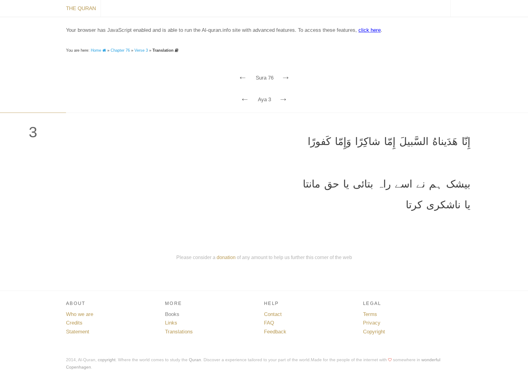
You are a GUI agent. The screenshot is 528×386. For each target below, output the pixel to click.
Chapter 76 (120, 50)
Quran (195, 359)
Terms (370, 314)
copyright (107, 359)
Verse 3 (141, 50)
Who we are (79, 314)
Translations (179, 332)
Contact (273, 314)
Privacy (371, 323)
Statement (77, 332)
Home (96, 50)
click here (369, 30)
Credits (74, 323)
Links (171, 323)
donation (226, 257)
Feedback (275, 332)
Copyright (374, 332)
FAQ (269, 323)
